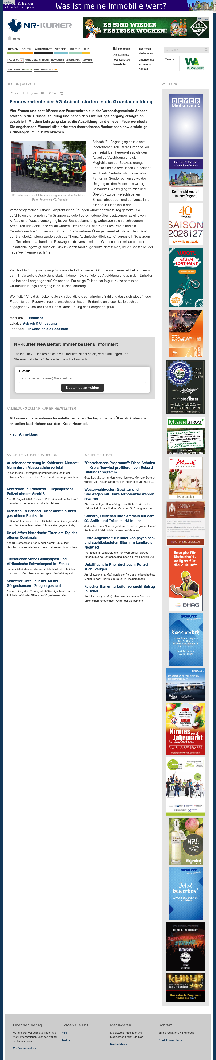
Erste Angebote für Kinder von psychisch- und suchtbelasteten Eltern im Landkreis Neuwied (119, 542)
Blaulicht (36, 317)
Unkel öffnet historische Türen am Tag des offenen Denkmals (42, 535)
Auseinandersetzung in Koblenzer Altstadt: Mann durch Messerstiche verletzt (43, 465)
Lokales (13, 60)
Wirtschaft (43, 49)
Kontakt (143, 69)
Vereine (61, 49)
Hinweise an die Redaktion (47, 328)
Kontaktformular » (170, 1040)
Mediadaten (146, 53)
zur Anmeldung (25, 434)
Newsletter (120, 64)
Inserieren (145, 48)
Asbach (28, 83)
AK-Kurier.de (121, 55)
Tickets (169, 59)
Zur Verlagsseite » (24, 1048)
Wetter (87, 60)
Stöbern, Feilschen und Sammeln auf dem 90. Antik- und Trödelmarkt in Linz (119, 518)
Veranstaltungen (37, 60)
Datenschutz (146, 59)
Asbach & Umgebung (40, 323)
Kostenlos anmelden (82, 388)
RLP (86, 49)
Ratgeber (57, 60)
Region (13, 49)
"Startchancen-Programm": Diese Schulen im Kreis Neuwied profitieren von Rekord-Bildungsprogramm (119, 467)
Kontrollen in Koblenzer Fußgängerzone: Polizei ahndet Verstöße (41, 491)
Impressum (145, 64)
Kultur (75, 49)
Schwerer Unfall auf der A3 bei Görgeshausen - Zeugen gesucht (34, 583)
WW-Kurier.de (121, 59)
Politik (26, 49)
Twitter (66, 1040)
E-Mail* (24, 371)
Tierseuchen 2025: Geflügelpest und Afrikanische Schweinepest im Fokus (38, 561)
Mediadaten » (118, 1044)
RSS (64, 1032)
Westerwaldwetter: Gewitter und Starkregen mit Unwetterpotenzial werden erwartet (119, 494)
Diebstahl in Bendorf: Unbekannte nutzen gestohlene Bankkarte (41, 513)
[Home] (9, 38)
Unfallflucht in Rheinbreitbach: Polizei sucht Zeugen (116, 567)
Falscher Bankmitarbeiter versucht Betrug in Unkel (119, 588)
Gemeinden (73, 60)
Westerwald (19, 69)
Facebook (124, 48)
